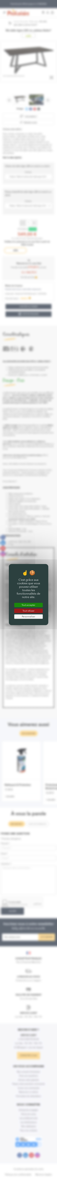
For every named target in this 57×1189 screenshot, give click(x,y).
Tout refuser (28, 610)
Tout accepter (28, 605)
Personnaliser (28, 616)
